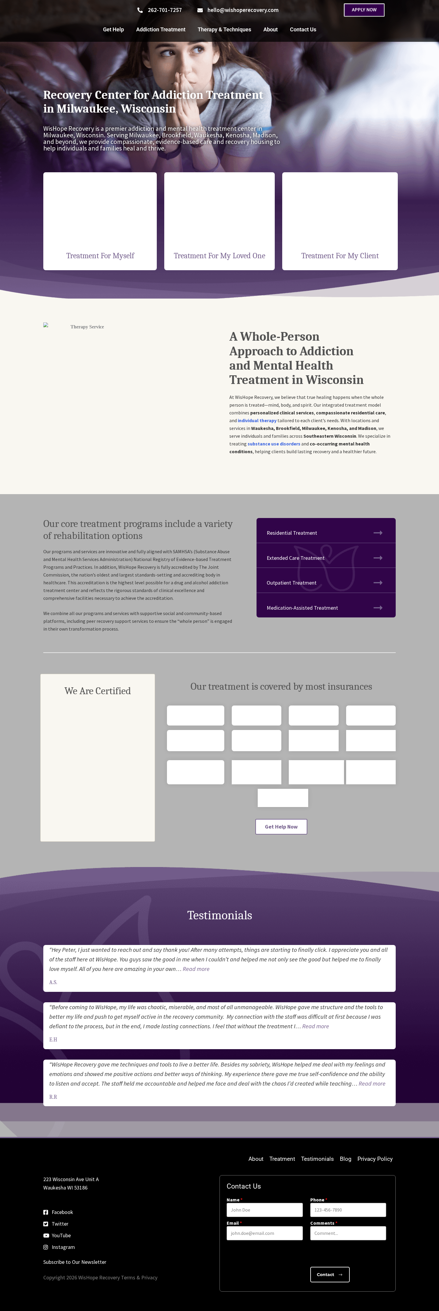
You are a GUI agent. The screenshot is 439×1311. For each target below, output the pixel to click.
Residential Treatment (292, 532)
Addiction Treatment (160, 29)
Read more (196, 968)
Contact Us (303, 29)
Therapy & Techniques (224, 29)
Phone (318, 1200)
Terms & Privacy (138, 1277)
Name (234, 1200)
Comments (323, 1223)
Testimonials (317, 1158)
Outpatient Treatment (292, 582)
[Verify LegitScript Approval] (98, 813)
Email (234, 1223)
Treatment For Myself (100, 255)
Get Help (113, 29)
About (270, 29)
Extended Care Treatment (296, 557)
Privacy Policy (375, 1158)
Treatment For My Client (340, 255)
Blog (345, 1158)
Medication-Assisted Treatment (302, 607)
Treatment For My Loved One (219, 255)
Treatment (282, 1158)
